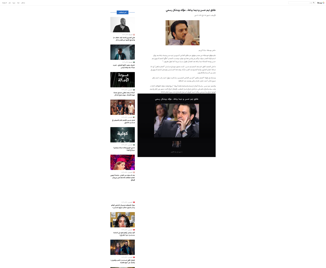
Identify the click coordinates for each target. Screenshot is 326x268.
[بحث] (314, 3)
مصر (10, 3)
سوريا (14, 3)
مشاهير (23, 3)
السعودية (4, 3)
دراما (18, 3)
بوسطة (319, 3)
